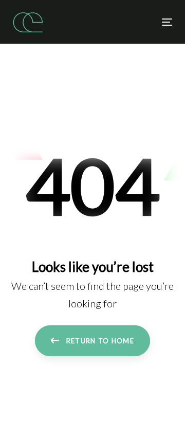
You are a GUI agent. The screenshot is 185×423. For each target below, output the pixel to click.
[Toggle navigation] (145, 22)
